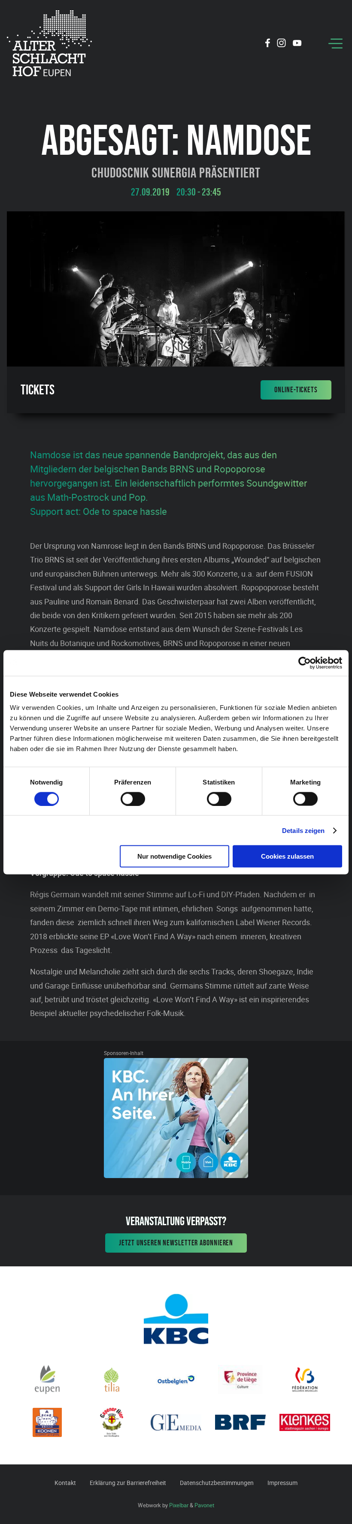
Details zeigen (303, 830)
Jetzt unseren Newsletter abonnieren (176, 1242)
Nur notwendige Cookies (174, 856)
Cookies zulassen (287, 856)
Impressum (282, 1483)
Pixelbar (178, 1505)
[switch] (133, 799)
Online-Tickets (296, 389)
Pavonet (204, 1505)
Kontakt (65, 1483)
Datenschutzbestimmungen (217, 1483)
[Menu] (335, 43)
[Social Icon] (267, 44)
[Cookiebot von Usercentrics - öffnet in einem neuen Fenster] (304, 662)
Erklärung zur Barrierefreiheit (128, 1483)
